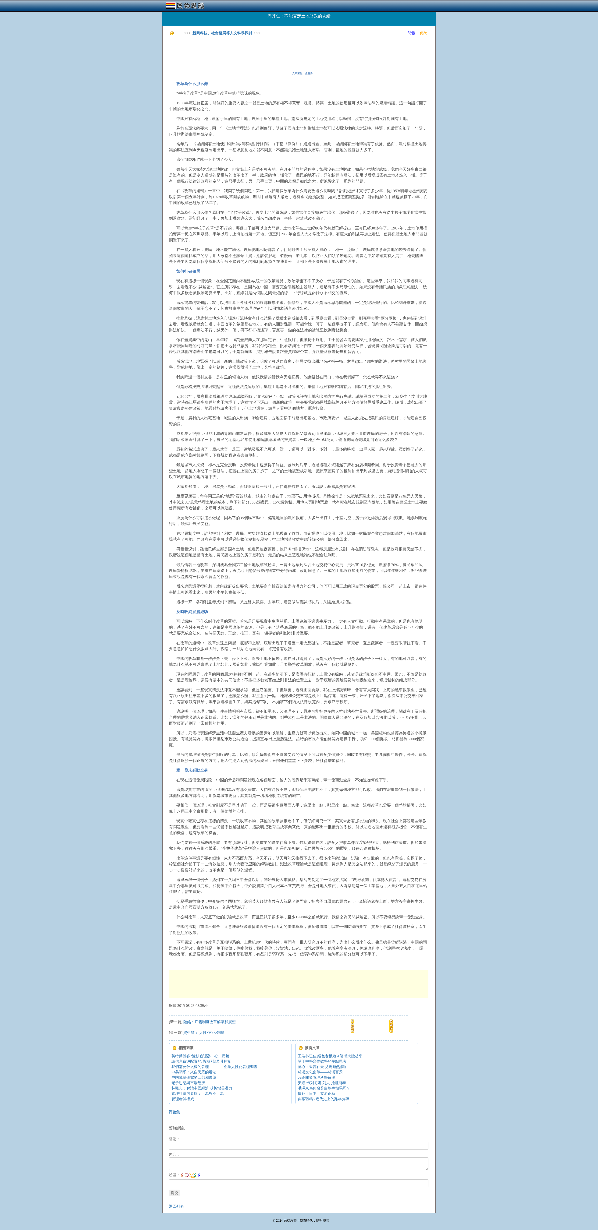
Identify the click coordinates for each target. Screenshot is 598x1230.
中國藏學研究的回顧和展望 (193, 1077)
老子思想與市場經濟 (188, 1083)
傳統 (423, 33)
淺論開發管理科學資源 (316, 1077)
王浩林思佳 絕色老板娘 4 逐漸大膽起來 (330, 1056)
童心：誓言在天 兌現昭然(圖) (322, 1067)
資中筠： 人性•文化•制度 (203, 1033)
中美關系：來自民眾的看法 (193, 1072)
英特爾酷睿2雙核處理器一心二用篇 (200, 1056)
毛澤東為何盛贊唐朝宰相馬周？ (324, 1088)
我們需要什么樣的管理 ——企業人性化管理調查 (214, 1067)
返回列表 (176, 1206)
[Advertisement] (254, 51)
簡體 (411, 33)
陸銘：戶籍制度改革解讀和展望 (209, 1022)
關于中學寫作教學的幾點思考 (322, 1061)
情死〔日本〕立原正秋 (316, 1094)
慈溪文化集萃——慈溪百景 (320, 1072)
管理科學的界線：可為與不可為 (197, 1094)
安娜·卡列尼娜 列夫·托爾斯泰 (322, 1083)
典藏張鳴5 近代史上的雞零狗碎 (323, 1099)
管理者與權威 (182, 1099)
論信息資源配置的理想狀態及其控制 (201, 1061)
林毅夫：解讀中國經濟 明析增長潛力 (201, 1088)
